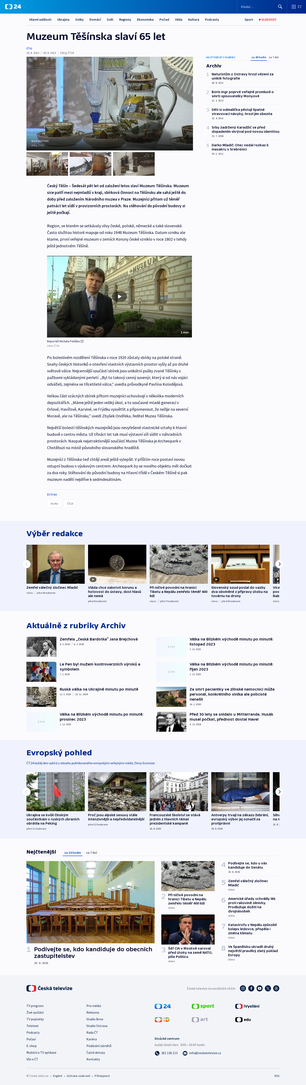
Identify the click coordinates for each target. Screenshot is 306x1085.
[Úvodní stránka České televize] (49, 988)
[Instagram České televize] (243, 988)
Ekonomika (145, 19)
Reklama (92, 1012)
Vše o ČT (32, 1059)
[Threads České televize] (276, 988)
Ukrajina (63, 19)
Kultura (193, 19)
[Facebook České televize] (251, 988)
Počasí (164, 19)
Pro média (93, 1006)
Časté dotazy (95, 1052)
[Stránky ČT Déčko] (162, 1019)
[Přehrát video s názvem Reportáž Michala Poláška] (119, 297)
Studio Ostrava (96, 1026)
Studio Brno (94, 1019)
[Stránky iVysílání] (247, 1006)
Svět (110, 19)
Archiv (54, 503)
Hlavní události (40, 19)
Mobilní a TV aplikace (41, 1052)
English (57, 1076)
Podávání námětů (98, 1046)
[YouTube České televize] (259, 988)
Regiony (125, 19)
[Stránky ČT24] (163, 1006)
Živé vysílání (35, 1012)
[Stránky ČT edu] (243, 1019)
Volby (79, 19)
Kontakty (93, 1059)
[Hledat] (280, 6)
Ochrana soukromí (78, 1076)
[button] (119, 297)
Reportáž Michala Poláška (63, 341)
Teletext (32, 1026)
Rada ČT (92, 1032)
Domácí (95, 19)
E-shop (31, 1046)
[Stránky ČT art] (200, 1019)
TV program (35, 1006)
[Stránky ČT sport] (203, 1006)
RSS (277, 1076)
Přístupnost (102, 1076)
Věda (178, 19)
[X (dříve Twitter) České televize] (268, 988)
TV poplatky (35, 1019)
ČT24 (70, 503)
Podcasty (212, 19)
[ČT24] (13, 6)
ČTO (29, 48)
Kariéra (91, 1039)
